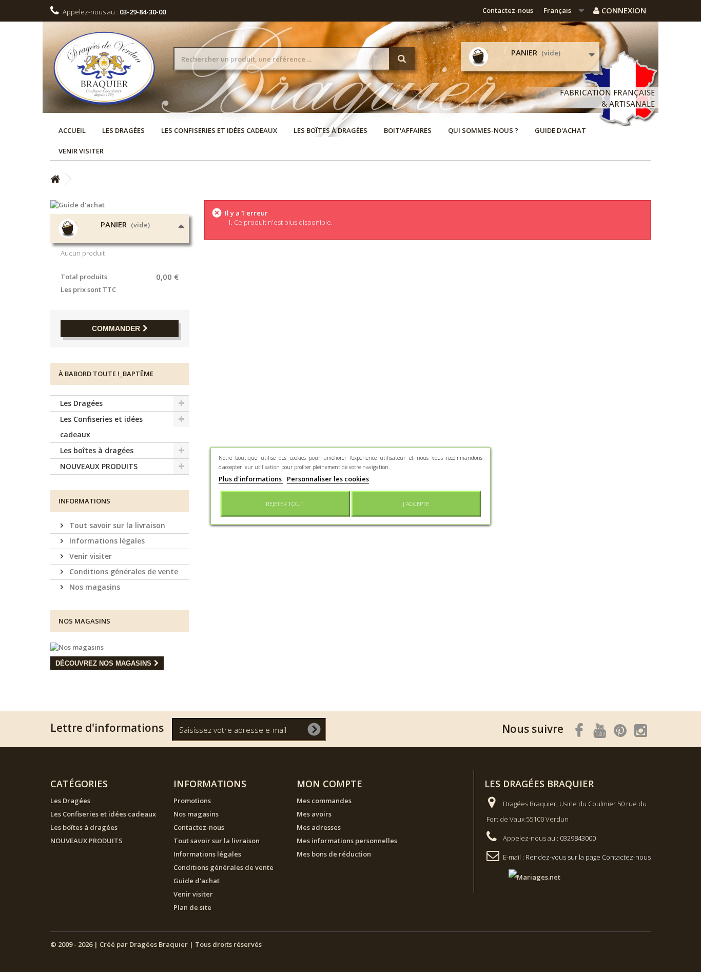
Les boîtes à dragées (330, 130)
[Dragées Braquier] (104, 68)
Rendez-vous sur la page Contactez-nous (588, 857)
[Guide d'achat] (119, 204)
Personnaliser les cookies (328, 478)
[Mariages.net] (524, 876)
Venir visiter (81, 150)
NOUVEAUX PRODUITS (99, 466)
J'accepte (416, 504)
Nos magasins (93, 587)
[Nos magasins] (119, 647)
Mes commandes (324, 800)
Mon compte (329, 783)
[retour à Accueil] (55, 179)
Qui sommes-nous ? (483, 130)
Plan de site (192, 907)
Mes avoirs (314, 814)
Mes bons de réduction (334, 854)
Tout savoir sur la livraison (116, 525)
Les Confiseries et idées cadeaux (219, 130)
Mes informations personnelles (347, 840)
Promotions (192, 800)
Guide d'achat (560, 130)
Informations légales (106, 541)
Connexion (622, 10)
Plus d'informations (251, 478)
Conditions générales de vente (122, 571)
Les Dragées (123, 130)
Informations (84, 501)
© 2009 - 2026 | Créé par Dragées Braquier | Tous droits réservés (156, 944)
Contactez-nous (507, 10)
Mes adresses (319, 827)
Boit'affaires (408, 130)
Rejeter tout (285, 504)
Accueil (72, 130)
